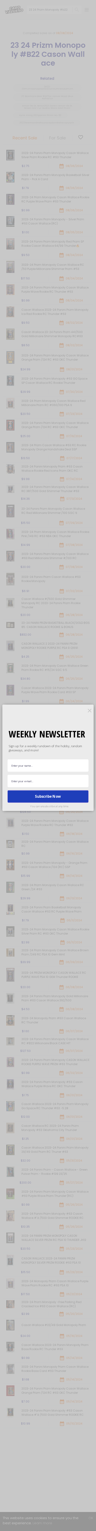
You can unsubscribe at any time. (49, 806)
